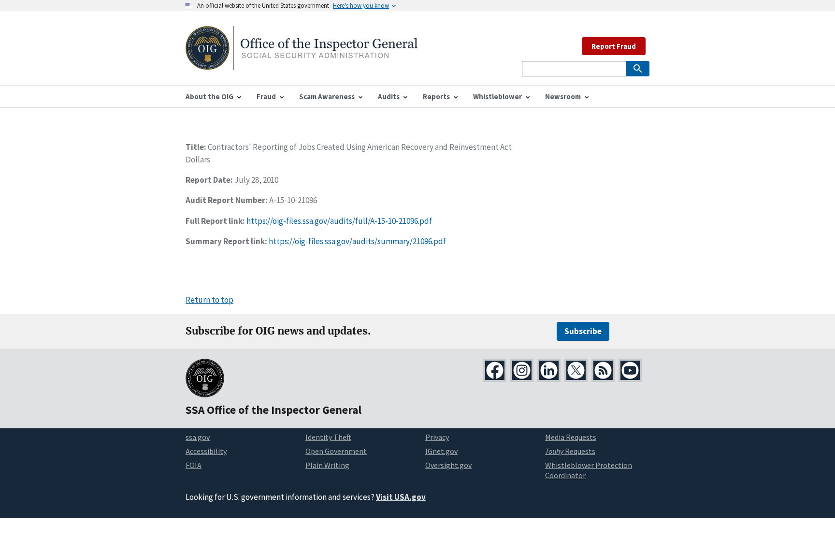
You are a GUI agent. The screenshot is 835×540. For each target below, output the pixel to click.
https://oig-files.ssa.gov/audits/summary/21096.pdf (357, 241)
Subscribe (583, 331)
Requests (570, 451)
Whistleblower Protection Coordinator (588, 470)
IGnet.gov (441, 451)
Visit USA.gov (401, 497)
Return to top (209, 299)
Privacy (437, 437)
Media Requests (570, 437)
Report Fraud (613, 46)
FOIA (194, 465)
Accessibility (206, 451)
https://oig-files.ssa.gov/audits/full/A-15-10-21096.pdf (339, 221)
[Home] (302, 64)
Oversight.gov (448, 465)
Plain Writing (327, 465)
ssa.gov (198, 437)
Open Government (336, 451)
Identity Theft (328, 437)
